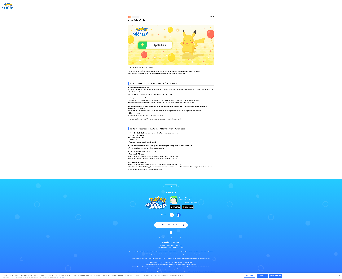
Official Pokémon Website (170, 225)
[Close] (339, 276)
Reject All (262, 275)
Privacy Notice (171, 238)
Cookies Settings (249, 275)
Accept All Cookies (275, 275)
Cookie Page (180, 238)
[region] (171, 276)
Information (135, 16)
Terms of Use (162, 238)
